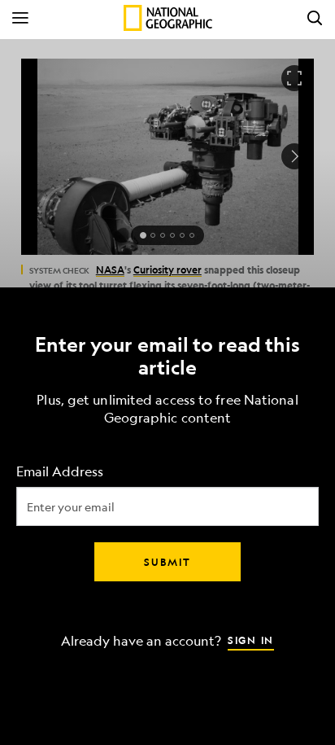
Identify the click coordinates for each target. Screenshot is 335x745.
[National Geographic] (168, 18)
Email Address (59, 471)
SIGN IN (251, 639)
